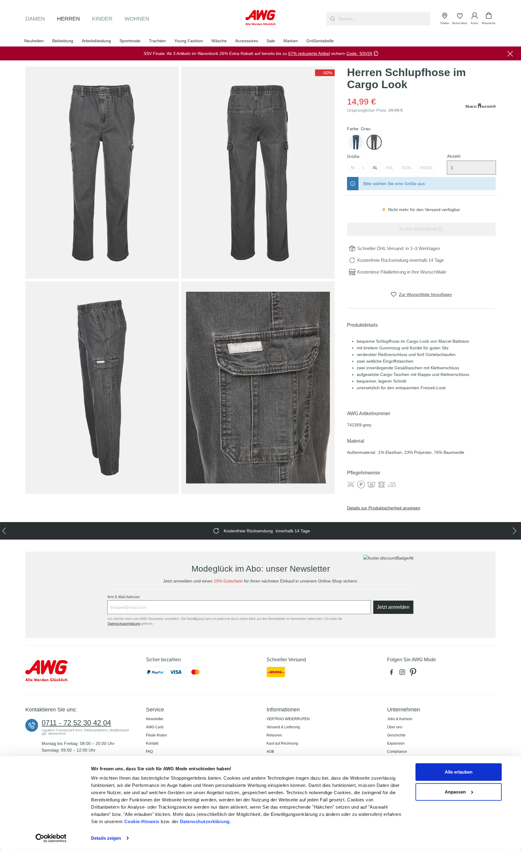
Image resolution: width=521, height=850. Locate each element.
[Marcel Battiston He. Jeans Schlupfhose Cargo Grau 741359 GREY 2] (257, 172)
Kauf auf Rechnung (282, 743)
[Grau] (374, 142)
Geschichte (396, 735)
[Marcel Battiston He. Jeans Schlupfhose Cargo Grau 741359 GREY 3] (101, 387)
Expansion (396, 743)
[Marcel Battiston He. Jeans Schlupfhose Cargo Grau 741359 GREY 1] (101, 172)
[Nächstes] (515, 530)
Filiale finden (156, 735)
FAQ (149, 751)
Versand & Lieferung (283, 727)
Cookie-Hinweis (141, 821)
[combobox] (383, 18)
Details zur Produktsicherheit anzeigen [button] (383, 507)
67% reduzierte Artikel (309, 53)
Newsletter (154, 719)
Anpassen (455, 791)
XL (375, 167)
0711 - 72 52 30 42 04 (76, 723)
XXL (389, 167)
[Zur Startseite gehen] (260, 17)
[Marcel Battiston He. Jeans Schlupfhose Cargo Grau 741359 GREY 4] (257, 387)
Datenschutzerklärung (205, 821)
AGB (270, 751)
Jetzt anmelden (393, 607)
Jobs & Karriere (399, 719)
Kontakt (152, 743)
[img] (325, 72)
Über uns (394, 727)
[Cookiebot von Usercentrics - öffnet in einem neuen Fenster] (51, 838)
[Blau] (356, 142)
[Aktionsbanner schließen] (510, 53)
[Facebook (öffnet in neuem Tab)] (392, 673)
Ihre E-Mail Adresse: (124, 597)
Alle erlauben (458, 772)
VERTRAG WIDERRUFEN (288, 719)
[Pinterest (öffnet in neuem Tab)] (413, 673)
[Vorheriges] (5, 530)
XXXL (406, 167)
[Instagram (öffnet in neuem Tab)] (403, 673)
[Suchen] (331, 18)
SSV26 (365, 53)
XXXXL (426, 167)
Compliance (397, 751)
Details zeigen (106, 838)
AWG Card (154, 727)
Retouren (274, 735)
